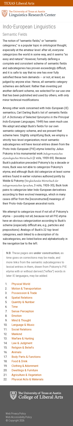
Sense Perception (23, 311)
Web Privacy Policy (16, 413)
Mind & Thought (21, 320)
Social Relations (22, 329)
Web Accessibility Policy (19, 417)
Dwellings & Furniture (25, 370)
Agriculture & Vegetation (26, 375)
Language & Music (23, 325)
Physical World (21, 284)
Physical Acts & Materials (27, 379)
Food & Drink (19, 361)
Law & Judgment (22, 343)
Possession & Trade (24, 293)
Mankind (17, 334)
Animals (16, 352)
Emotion (17, 315)
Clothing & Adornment (25, 366)
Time (15, 306)
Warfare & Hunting (23, 338)
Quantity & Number (23, 302)
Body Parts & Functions (26, 356)
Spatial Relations (22, 297)
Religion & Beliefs (23, 347)
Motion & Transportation (26, 288)
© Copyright (12, 420)
